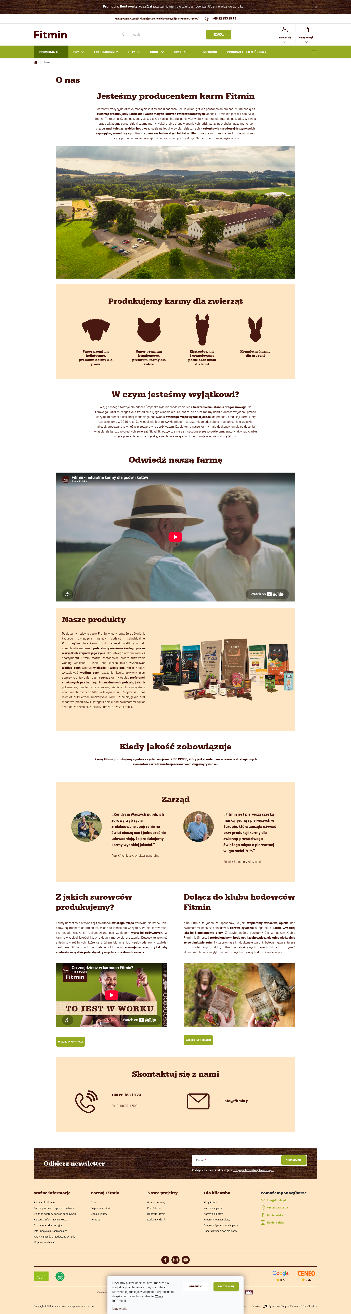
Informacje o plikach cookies (50, 1230)
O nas (94, 1202)
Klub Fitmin (153, 1208)
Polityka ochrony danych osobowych (55, 1213)
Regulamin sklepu (44, 1202)
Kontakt (95, 1219)
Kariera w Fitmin (156, 1219)
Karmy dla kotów (213, 1213)
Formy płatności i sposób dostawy (54, 1208)
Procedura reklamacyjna (48, 1225)
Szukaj (218, 35)
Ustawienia (119, 1309)
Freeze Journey (156, 1202)
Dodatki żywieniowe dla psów (220, 1230)
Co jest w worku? (100, 1208)
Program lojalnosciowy (217, 1219)
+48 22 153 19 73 (277, 1207)
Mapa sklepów (99, 1213)
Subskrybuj (294, 1160)
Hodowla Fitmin (156, 1213)
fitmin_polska (275, 1222)
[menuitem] (51, 52)
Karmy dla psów (213, 1208)
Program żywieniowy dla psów (221, 1225)
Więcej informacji (70, 1041)
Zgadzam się (226, 1286)
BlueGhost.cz (310, 1306)
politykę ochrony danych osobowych (253, 1170)
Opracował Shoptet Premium (284, 1306)
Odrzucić (195, 1286)
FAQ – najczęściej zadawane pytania (54, 1236)
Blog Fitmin (210, 1202)
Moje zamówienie (44, 1242)
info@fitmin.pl (276, 1200)
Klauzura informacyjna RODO (50, 1219)
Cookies (256, 1306)
